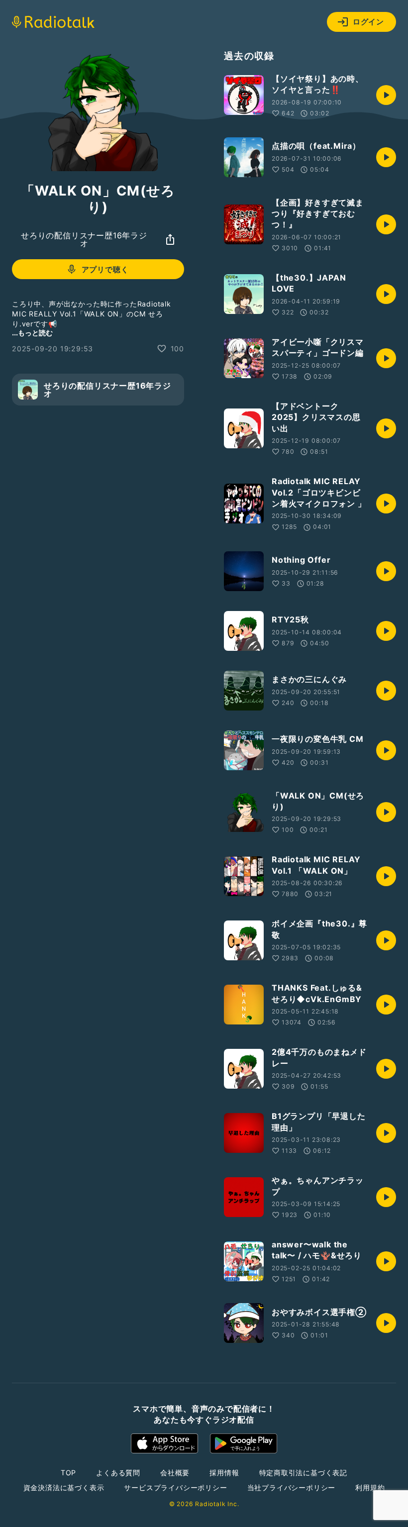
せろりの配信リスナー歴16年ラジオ (84, 239)
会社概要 (175, 1472)
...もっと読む (32, 332)
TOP (68, 1472)
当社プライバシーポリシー (291, 1487)
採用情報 (224, 1472)
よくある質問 (118, 1472)
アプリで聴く (105, 269)
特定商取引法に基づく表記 (303, 1472)
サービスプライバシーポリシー (175, 1487)
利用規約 (370, 1487)
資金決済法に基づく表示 (63, 1487)
